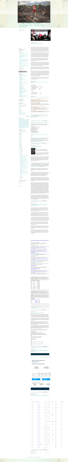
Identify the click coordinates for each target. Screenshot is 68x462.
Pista (24, 123)
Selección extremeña (22, 127)
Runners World (26, 126)
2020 (20, 139)
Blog (20, 124)
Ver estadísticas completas (35, 379)
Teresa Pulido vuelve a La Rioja (34, 244)
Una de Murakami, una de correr (36, 146)
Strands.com (37, 388)
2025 (20, 135)
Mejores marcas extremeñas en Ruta (37, 313)
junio (20, 153)
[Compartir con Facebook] (45, 120)
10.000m (20, 109)
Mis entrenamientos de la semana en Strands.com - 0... (23, 170)
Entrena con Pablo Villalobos (23, 25)
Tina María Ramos (32, 347)
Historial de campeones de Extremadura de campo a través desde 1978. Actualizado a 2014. (24, 60)
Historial (28, 120)
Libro (33, 201)
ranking (35, 450)
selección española (27, 121)
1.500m (20, 107)
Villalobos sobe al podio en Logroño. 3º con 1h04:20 (40, 122)
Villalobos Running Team (37, 23)
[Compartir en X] (45, 449)
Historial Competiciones (22, 26)
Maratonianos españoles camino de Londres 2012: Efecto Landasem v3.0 (23, 66)
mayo (20, 154)
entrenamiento (20, 120)
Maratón (34, 201)
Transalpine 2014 (29, 23)
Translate (23, 50)
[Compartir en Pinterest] (46, 120)
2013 (20, 145)
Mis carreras (42, 25)
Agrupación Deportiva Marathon (22, 130)
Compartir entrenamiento (45, 379)
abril (20, 175)
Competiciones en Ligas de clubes (22, 114)
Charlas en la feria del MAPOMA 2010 (23, 166)
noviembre (21, 149)
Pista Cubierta (25, 124)
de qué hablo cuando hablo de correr (34, 166)
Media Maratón (24, 120)
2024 (20, 136)
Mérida (22, 123)
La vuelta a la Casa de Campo (23, 165)
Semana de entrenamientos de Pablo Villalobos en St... (23, 160)
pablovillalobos (35, 361)
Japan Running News (22, 74)
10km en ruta (20, 110)
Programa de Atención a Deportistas (22, 131)
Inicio (40, 452)
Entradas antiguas (47, 452)
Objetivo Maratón (36, 25)
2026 (20, 134)
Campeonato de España (25, 119)
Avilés (48, 172)
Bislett (20, 81)
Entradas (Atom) (35, 453)
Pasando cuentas (21, 94)
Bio (19, 23)
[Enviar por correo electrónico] (43, 120)
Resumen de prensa (23, 126)
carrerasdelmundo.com (22, 86)
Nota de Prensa (22, 124)
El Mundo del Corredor (22, 88)
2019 (20, 140)
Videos (23, 121)
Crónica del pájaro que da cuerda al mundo (40, 157)
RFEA (19, 124)
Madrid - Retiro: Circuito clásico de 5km (23, 104)
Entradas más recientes (33, 452)
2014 (20, 144)
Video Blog (23, 23)
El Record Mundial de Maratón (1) (22, 96)
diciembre (21, 148)
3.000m (20, 108)
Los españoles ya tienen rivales (35, 255)
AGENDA (30, 25)
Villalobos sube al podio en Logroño (37, 43)
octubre (20, 150)
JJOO (21, 121)
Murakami (32, 156)
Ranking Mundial (21, 101)
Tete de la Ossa (20, 125)
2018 (20, 141)
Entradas (20, 181)
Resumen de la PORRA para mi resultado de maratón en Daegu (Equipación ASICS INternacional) (23, 56)
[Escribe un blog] (44, 120)
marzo (20, 176)
